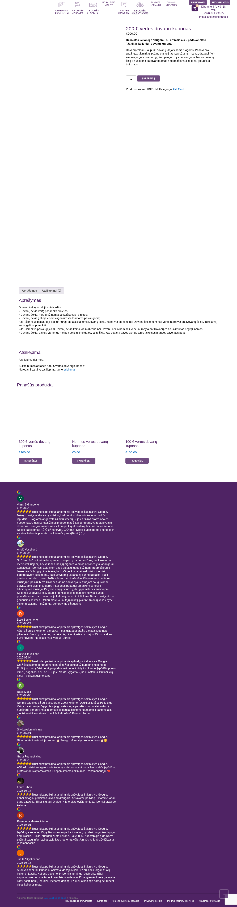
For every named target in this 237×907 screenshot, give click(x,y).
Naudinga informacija (209, 901)
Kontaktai (102, 901)
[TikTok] (180, 502)
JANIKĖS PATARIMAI (124, 12)
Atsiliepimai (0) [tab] (51, 290)
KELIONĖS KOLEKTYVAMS (140, 12)
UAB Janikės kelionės (55, 898)
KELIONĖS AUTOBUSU (93, 12)
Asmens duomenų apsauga (125, 901)
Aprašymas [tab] (29, 290)
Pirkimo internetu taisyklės (180, 901)
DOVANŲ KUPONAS (171, 4)
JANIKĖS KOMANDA (155, 4)
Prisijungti (198, 2)
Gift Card (178, 89)
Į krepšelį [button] (30, 460)
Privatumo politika (153, 901)
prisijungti (69, 369)
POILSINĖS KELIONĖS (77, 12)
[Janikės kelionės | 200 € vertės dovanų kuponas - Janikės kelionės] (25, 10)
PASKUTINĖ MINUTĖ (108, 4)
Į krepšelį (148, 78)
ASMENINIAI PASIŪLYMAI (62, 12)
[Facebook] (160, 502)
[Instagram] (170, 502)
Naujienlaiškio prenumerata (78, 901)
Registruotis (220, 2)
